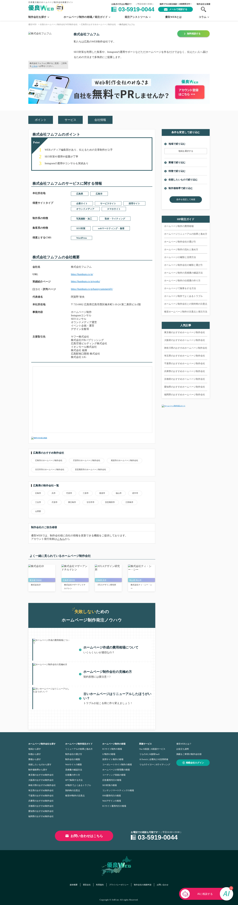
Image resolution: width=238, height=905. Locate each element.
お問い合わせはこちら (87, 836)
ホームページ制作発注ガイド (79, 744)
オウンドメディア (85, 209)
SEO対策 (80, 228)
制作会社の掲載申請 (142, 885)
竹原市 (69, 493)
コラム (202, 17)
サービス (70, 119)
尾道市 (102, 493)
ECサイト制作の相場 (112, 749)
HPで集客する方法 (74, 780)
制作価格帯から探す (37, 769)
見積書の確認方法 (73, 769)
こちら (34, 66)
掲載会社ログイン (195, 763)
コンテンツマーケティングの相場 (118, 790)
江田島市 (129, 502)
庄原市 (54, 502)
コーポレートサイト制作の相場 (117, 764)
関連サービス (145, 744)
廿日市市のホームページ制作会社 (49, 469)
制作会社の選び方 (73, 754)
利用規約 (100, 885)
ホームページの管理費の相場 (116, 769)
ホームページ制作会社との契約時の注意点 (185, 304)
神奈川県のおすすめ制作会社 (42, 785)
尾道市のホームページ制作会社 (124, 460)
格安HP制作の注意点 (75, 795)
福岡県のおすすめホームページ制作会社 (184, 394)
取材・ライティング (115, 219)
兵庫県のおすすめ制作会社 (41, 801)
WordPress (81, 238)
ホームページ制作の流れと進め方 (181, 249)
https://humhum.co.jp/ (82, 274)
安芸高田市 (110, 502)
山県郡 (38, 511)
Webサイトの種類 (73, 764)
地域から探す (34, 749)
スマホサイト (114, 209)
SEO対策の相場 (109, 785)
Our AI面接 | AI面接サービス (152, 749)
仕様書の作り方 (72, 775)
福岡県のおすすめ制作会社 (41, 816)
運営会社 (87, 885)
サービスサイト (108, 203)
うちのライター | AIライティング (154, 764)
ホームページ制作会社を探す (42, 744)
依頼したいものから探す (39, 764)
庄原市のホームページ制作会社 (86, 460)
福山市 (119, 493)
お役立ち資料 (182, 749)
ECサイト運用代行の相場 (114, 806)
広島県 (79, 194)
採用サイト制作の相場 (112, 759)
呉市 (54, 493)
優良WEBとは (173, 17)
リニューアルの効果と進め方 (79, 749)
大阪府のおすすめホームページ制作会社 (184, 340)
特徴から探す (34, 754)
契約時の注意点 (72, 790)
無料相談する (194, 33)
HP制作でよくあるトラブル (78, 785)
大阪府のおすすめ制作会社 (41, 780)
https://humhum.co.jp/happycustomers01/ (92, 289)
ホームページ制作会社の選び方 (180, 242)
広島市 (99, 194)
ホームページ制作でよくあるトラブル (183, 296)
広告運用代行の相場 (111, 780)
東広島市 (72, 502)
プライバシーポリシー (119, 885)
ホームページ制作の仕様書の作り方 (182, 280)
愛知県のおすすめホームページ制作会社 (184, 387)
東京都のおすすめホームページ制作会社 (184, 332)
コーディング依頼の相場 (113, 775)
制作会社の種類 (72, 759)
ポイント (40, 119)
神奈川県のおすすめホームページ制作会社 (185, 348)
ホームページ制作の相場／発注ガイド (86, 17)
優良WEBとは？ (184, 744)
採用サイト (134, 203)
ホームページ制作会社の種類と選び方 (183, 265)
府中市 (135, 493)
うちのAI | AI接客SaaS (149, 754)
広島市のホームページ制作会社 (48, 460)
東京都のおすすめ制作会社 (41, 775)
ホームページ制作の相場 (113, 744)
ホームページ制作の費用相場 (179, 226)
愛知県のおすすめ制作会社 (41, 811)
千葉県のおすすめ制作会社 (41, 795)
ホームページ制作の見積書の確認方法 (183, 273)
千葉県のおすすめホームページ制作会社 (184, 363)
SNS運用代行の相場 (111, 795)
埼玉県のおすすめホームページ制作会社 (184, 356)
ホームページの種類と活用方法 (180, 257)
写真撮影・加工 (84, 219)
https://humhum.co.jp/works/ (85, 281)
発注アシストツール (136, 17)
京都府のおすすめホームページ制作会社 (184, 379)
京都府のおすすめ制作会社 (41, 806)
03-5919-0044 (136, 9)
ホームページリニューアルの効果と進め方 (185, 234)
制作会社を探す (37, 17)
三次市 (38, 502)
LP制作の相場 (108, 754)
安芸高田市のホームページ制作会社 (90, 469)
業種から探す (34, 759)
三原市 (86, 493)
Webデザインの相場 (111, 801)
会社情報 (100, 119)
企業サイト (82, 203)
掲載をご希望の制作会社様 (189, 754)
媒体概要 (74, 885)
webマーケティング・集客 (111, 228)
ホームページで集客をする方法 (180, 288)
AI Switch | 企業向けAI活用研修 (153, 759)
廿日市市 (90, 502)
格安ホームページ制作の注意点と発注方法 (185, 311)
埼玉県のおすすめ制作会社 (41, 790)
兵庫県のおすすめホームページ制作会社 (184, 371)
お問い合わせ (162, 885)
